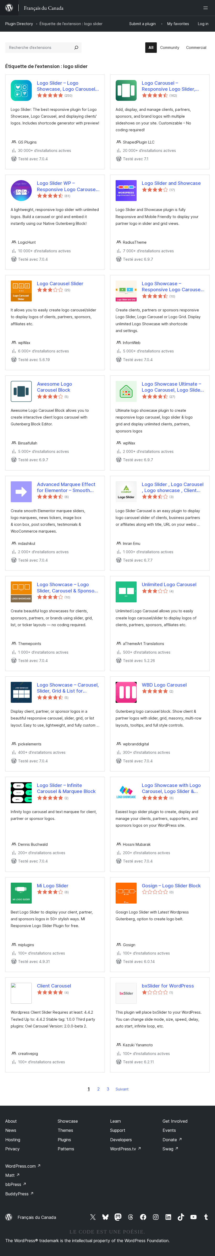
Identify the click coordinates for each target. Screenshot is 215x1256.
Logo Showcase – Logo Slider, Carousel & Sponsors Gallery (68, 588)
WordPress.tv (125, 1148)
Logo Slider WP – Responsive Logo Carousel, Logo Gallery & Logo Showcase (67, 186)
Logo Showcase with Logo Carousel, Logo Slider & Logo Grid (171, 789)
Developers (121, 1139)
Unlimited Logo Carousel (169, 584)
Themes (65, 1130)
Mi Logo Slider (52, 885)
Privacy (12, 1148)
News (10, 1130)
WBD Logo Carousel (164, 685)
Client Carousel (54, 986)
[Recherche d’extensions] (76, 47)
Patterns (66, 1148)
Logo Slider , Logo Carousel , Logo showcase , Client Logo (172, 488)
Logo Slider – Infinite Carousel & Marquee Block (66, 788)
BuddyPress (19, 1193)
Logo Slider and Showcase (171, 183)
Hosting (12, 1139)
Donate (172, 1139)
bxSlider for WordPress (168, 986)
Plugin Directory (19, 23)
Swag (171, 1148)
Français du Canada (37, 1217)
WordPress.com (23, 1166)
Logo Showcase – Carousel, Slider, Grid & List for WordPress (68, 688)
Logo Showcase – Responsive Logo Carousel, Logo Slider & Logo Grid (172, 287)
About (11, 1121)
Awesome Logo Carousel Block (54, 387)
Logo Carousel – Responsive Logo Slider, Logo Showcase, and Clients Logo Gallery (168, 86)
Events (169, 1130)
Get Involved (175, 1121)
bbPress (15, 1184)
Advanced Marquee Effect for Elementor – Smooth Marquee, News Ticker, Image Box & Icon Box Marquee (66, 488)
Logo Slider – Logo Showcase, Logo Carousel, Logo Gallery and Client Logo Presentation (66, 86)
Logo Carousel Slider (60, 283)
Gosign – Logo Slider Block (171, 885)
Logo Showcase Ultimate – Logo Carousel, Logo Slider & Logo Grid (172, 387)
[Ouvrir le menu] (206, 8)
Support (117, 1130)
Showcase (68, 1121)
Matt (12, 1175)
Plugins (64, 1139)
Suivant (122, 1089)
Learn (115, 1121)
